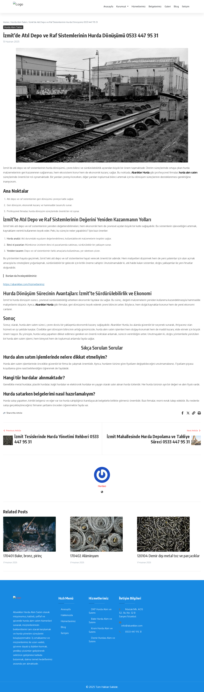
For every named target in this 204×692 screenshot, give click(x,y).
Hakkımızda (67, 615)
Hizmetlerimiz (139, 6)
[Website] (102, 492)
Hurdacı (102, 486)
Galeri (168, 6)
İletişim (185, 6)
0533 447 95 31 (133, 631)
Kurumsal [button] (121, 6)
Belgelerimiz (155, 6)
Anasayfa (108, 6)
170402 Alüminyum (84, 555)
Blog (176, 6)
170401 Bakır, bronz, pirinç (22, 555)
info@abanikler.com (131, 625)
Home (6, 22)
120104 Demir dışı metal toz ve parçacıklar (168, 555)
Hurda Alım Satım (19, 22)
